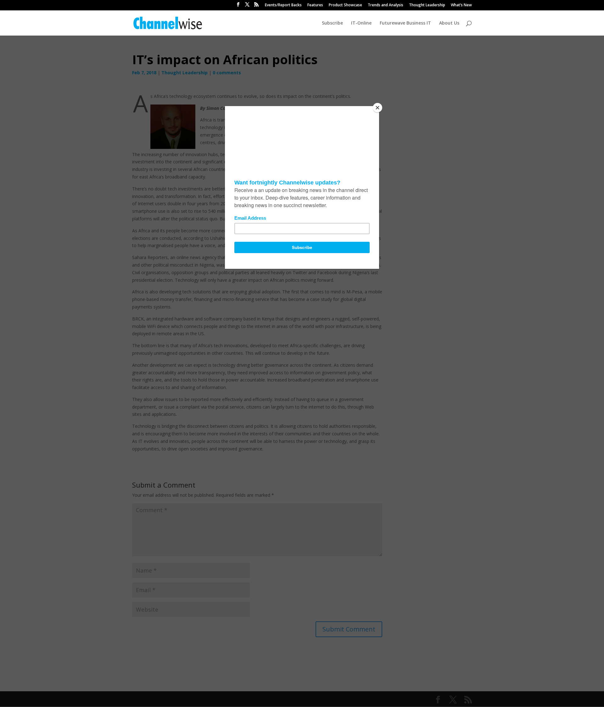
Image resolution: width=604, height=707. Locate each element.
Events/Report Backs (283, 5)
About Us (449, 23)
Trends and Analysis (385, 5)
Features (315, 5)
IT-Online (361, 23)
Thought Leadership (427, 5)
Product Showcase (345, 5)
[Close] (377, 107)
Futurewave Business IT (405, 23)
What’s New (461, 5)
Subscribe (332, 23)
